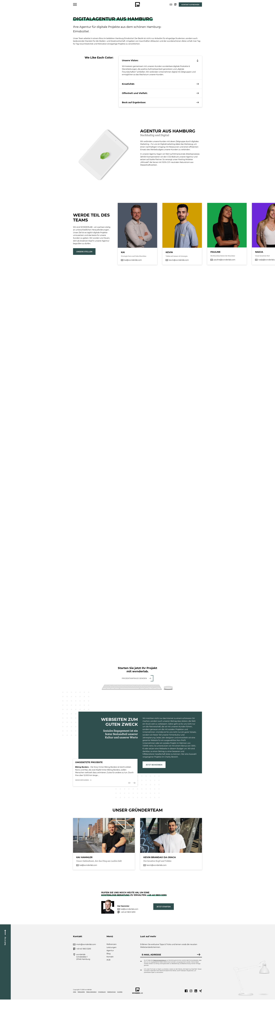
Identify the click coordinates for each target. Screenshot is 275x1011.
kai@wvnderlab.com (133, 260)
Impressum (102, 992)
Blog (109, 954)
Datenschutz (111, 992)
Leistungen (111, 947)
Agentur (110, 950)
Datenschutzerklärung (159, 960)
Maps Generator (91, 992)
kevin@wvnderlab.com (179, 260)
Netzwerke (81, 992)
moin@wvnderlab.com (86, 944)
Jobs (74, 992)
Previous (129, 783)
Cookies (119, 992)
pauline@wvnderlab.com (224, 260)
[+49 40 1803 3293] (175, 4)
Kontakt (110, 957)
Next (134, 783)
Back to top (5, 941)
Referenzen (112, 944)
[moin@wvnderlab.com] (171, 4)
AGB (108, 960)
